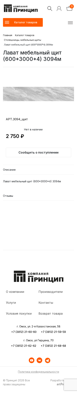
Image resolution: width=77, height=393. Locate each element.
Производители (50, 292)
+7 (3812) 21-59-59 (53, 331)
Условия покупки (19, 313)
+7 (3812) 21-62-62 (23, 345)
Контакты (45, 302)
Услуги (11, 302)
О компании (15, 292)
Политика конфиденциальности (38, 371)
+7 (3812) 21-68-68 (53, 345)
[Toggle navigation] (69, 22)
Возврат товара (50, 313)
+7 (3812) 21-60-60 (23, 331)
